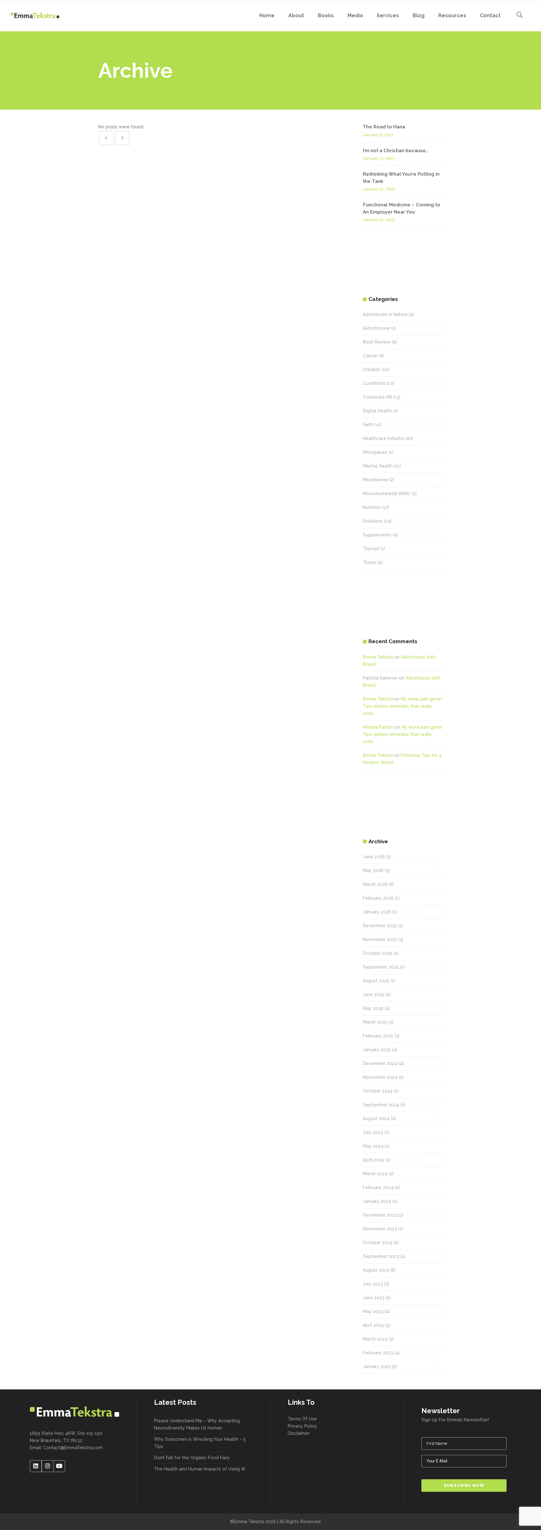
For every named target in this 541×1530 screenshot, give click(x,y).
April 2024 (373, 1159)
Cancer (370, 355)
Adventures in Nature (385, 314)
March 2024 (375, 1173)
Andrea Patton (378, 727)
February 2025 (378, 1035)
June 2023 (373, 1297)
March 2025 (375, 1022)
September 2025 (381, 966)
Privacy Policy (302, 1426)
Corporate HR (377, 397)
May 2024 (373, 1146)
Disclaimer (299, 1433)
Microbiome (375, 479)
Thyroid (371, 548)
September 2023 (381, 1256)
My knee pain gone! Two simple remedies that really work (402, 706)
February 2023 (378, 1352)
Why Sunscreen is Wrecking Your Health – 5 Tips (200, 1443)
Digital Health (377, 410)
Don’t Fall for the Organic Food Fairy (192, 1457)
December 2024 (380, 1063)
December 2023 (380, 1214)
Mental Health (378, 465)
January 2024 (377, 1201)
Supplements (377, 534)
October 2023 (377, 1242)
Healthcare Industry (383, 438)
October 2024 (378, 1090)
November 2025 (380, 939)
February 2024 (378, 1187)
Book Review (376, 341)
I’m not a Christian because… (395, 150)
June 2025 (373, 994)
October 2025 (377, 953)
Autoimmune (376, 328)
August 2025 (376, 980)
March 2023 (375, 1338)
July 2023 (373, 1283)
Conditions (374, 383)
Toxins (369, 562)
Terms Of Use (302, 1418)
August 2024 (376, 1118)
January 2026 (377, 911)
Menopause (375, 452)
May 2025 (373, 1008)
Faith (368, 424)
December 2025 (380, 925)
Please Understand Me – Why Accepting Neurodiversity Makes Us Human (197, 1424)
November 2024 (380, 1077)
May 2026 (373, 870)
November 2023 (380, 1228)
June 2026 (374, 856)
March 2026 (375, 884)
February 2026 (378, 898)
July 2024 (373, 1132)
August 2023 (376, 1270)
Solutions (373, 521)
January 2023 (377, 1366)
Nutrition (372, 507)
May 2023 (373, 1311)
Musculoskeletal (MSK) (386, 493)
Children (371, 369)
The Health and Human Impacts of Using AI (199, 1468)
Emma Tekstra (378, 656)
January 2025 (377, 1049)
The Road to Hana (384, 127)
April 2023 (373, 1325)
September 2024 (381, 1104)
